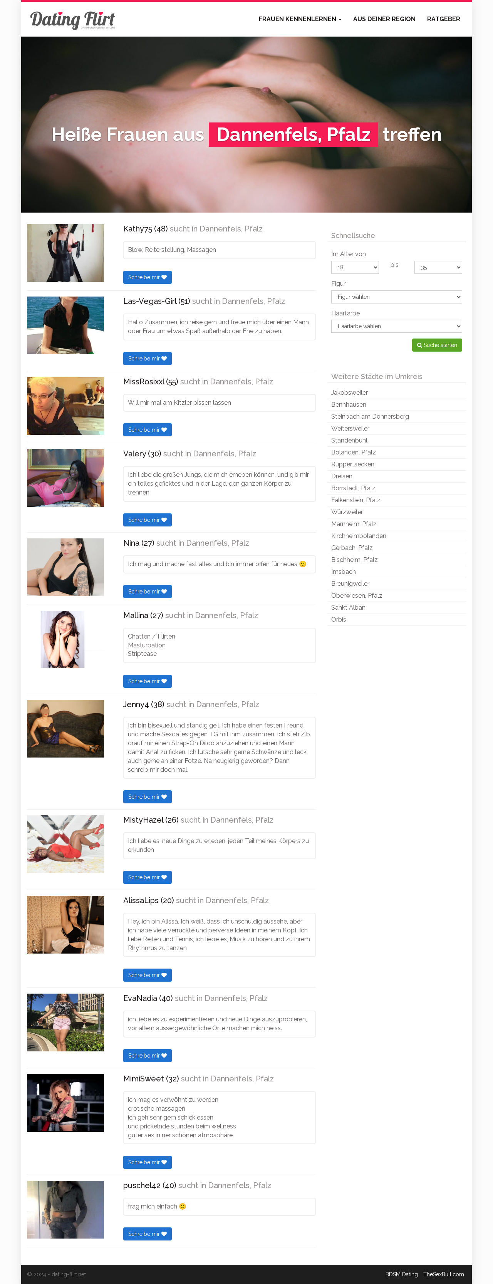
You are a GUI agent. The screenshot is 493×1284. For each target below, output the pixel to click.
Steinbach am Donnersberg (370, 416)
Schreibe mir (144, 277)
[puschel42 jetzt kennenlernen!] (65, 1210)
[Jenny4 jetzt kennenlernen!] (65, 729)
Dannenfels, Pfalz (231, 228)
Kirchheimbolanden (358, 536)
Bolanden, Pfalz (353, 452)
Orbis (338, 619)
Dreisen (341, 476)
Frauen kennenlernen (298, 19)
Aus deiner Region (384, 19)
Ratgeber (443, 19)
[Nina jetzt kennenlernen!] (65, 567)
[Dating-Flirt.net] (73, 19)
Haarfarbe (345, 313)
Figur (338, 283)
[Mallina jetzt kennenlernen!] (65, 640)
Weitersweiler (350, 428)
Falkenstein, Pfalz (356, 500)
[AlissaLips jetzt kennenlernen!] (65, 925)
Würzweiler (347, 512)
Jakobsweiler (349, 392)
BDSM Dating (402, 1274)
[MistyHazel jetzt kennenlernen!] (65, 844)
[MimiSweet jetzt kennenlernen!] (65, 1103)
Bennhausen (348, 404)
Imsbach (343, 571)
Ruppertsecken (352, 464)
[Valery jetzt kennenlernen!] (65, 478)
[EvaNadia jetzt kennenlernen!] (65, 1022)
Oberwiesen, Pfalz (356, 595)
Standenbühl (349, 440)
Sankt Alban (348, 607)
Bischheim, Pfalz (354, 559)
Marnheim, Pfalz (354, 524)
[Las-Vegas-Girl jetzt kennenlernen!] (65, 325)
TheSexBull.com (443, 1274)
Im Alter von (348, 254)
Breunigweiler (350, 583)
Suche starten (439, 345)
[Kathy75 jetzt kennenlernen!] (65, 253)
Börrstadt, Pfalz (353, 488)
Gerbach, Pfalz (352, 547)
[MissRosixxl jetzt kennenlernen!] (65, 406)
